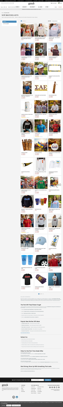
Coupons (39, 393)
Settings (3, 405)
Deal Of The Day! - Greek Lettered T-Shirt (54, 287)
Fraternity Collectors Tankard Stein (27, 114)
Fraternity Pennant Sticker (25, 171)
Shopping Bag (33, 388)
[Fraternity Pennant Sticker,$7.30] (27, 164)
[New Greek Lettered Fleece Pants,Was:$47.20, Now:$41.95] (40, 164)
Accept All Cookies (16, 405)
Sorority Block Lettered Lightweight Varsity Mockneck (54, 229)
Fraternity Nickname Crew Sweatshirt (25, 134)
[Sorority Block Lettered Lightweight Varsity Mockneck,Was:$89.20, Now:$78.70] (54, 220)
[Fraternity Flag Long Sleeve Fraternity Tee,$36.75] (54, 164)
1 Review (41, 136)
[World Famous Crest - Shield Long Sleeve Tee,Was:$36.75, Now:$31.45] (40, 106)
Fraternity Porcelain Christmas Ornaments (40, 57)
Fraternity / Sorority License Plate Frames (54, 76)
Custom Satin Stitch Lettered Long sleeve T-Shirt (54, 210)
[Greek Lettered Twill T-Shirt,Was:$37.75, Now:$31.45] (54, 125)
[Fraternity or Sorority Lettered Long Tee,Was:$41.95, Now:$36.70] (40, 182)
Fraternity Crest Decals (52, 248)
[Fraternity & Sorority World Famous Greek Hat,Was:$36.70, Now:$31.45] (40, 68)
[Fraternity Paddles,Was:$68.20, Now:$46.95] (27, 145)
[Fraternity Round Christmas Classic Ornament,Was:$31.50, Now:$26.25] (54, 145)
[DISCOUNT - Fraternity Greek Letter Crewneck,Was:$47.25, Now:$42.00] (27, 201)
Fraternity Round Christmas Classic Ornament (54, 153)
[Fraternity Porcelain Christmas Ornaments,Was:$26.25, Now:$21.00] (40, 49)
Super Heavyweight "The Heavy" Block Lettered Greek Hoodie (40, 38)
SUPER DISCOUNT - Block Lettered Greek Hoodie (54, 38)
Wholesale (23, 391)
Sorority (24, 7)
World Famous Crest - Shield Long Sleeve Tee (40, 115)
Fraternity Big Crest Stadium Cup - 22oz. (27, 268)
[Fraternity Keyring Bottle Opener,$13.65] (54, 182)
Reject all (9, 405)
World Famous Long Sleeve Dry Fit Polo (54, 268)
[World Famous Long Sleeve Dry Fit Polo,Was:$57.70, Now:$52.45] (54, 260)
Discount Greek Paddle (52, 95)
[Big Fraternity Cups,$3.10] (40, 201)
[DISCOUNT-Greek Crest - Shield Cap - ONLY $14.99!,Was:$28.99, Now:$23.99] (40, 240)
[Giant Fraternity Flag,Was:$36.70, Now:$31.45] (40, 145)
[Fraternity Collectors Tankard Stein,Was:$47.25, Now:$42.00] (27, 106)
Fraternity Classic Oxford (53, 114)
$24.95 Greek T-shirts (24, 248)
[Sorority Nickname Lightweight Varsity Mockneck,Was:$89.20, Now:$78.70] (27, 49)
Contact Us (33, 386)
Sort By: (49, 21)
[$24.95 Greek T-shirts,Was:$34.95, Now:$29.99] (27, 240)
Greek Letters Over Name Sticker (40, 95)
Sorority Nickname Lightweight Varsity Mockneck (26, 57)
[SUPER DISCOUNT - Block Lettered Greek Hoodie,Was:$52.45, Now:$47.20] (54, 30)
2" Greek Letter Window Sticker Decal (40, 268)
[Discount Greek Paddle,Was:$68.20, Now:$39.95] (54, 87)
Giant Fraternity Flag (38, 152)
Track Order (33, 389)
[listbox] (56, 21)
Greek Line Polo (37, 133)
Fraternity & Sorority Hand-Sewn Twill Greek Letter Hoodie (26, 76)
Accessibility (40, 391)
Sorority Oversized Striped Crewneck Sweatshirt (53, 57)
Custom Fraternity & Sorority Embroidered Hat (26, 190)
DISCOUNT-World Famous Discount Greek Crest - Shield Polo (27, 96)
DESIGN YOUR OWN (11, 7)
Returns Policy (33, 391)
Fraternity (32, 7)
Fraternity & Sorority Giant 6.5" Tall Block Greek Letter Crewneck (26, 38)
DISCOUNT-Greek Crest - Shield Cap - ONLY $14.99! (40, 249)
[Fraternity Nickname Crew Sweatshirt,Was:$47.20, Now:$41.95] (27, 125)
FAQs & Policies (33, 393)
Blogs (22, 388)
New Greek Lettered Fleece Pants (40, 171)
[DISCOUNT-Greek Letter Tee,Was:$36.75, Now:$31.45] (27, 279)
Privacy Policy (5, 403)
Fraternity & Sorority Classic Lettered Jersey (25, 229)
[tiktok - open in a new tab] (59, 387)
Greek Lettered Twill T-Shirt (53, 133)
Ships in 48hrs (3, 7)
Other (46, 7)
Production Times (41, 386)
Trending (60, 7)
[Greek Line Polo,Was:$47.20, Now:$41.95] (40, 125)
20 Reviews (27, 117)
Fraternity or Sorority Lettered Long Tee (40, 190)
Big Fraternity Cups (38, 209)
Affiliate (22, 389)
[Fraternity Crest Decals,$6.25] (54, 240)
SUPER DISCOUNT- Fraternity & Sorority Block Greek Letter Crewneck (40, 229)
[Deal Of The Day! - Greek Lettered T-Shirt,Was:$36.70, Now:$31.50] (54, 279)
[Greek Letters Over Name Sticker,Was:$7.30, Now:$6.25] (40, 87)
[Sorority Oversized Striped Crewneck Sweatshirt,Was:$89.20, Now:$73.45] (54, 49)
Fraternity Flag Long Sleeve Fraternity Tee (53, 172)
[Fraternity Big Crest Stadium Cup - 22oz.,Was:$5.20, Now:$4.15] (27, 260)
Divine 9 (17, 7)
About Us (22, 386)
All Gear (40, 7)
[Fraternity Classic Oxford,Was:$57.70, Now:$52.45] (54, 106)
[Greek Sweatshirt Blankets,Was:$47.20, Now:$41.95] (40, 279)
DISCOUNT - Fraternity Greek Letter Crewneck (27, 210)
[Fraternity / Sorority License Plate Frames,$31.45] (54, 68)
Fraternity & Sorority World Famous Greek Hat (41, 76)
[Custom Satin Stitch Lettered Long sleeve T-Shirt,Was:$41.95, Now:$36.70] (54, 201)
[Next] (25, 21)
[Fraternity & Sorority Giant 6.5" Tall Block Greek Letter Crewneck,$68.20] (27, 30)
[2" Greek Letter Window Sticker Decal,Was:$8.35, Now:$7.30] (40, 260)
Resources (39, 388)
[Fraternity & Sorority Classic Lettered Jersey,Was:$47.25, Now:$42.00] (27, 220)
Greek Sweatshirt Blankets (39, 286)
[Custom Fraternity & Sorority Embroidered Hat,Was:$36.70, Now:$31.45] (27, 182)
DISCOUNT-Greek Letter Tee (26, 286)
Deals (56, 7)
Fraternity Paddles (24, 152)
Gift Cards (39, 389)
